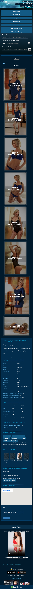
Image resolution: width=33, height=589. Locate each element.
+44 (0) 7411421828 (27, 4)
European (14, 438)
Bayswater (7, 436)
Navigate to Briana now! (9, 512)
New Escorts (16, 21)
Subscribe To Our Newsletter (10, 47)
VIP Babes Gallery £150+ (10, 441)
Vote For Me (5, 61)
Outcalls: (5, 386)
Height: (4, 369)
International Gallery (16, 32)
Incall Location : (6, 391)
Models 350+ (16, 11)
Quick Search (6, 35)
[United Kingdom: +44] (4, 43)
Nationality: (5, 367)
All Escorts (16, 18)
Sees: (4, 384)
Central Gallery (16, 25)
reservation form (9, 480)
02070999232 (15, 475)
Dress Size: (5, 374)
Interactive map (17, 507)
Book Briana (17, 587)
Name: (4, 363)
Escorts (6, 438)
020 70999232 (29, 1)
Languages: (5, 380)
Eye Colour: (5, 378)
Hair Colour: (5, 376)
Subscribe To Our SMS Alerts (10, 41)
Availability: (5, 389)
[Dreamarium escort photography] (11, 584)
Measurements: (6, 371)
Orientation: (5, 382)
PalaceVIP (30, 6)
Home (13, 578)
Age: (4, 365)
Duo (22, 436)
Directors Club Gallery (16, 28)
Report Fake (6, 518)
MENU (2, 1)
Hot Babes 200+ (17, 14)
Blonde (15, 436)
